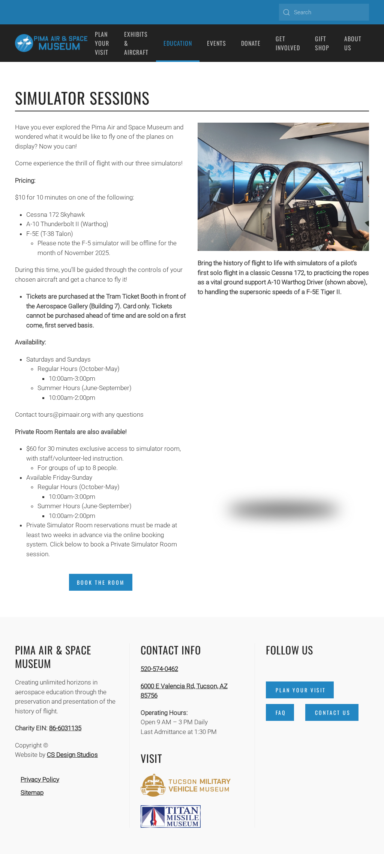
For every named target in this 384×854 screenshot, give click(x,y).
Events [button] (216, 43)
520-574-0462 (159, 668)
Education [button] (178, 43)
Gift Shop (322, 43)
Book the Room (100, 582)
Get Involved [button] (288, 43)
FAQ (281, 712)
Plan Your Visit (301, 690)
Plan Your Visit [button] (102, 43)
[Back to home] (51, 43)
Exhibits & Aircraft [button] (136, 43)
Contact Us (333, 712)
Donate (251, 43)
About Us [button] (353, 43)
